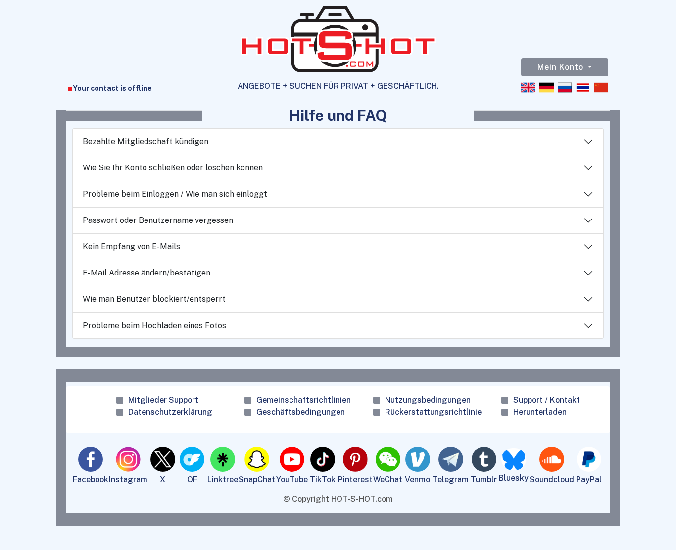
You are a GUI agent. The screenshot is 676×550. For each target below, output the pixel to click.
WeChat (387, 479)
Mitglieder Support (163, 400)
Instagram (128, 479)
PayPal (589, 479)
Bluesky (514, 478)
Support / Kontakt (546, 400)
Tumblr (484, 479)
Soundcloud (552, 479)
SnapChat (257, 479)
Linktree (222, 479)
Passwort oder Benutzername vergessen (158, 220)
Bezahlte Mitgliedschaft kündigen (145, 141)
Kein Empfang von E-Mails (131, 246)
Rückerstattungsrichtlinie (433, 412)
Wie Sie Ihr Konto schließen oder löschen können (173, 167)
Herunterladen (540, 412)
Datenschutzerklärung (170, 412)
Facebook (90, 479)
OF (192, 479)
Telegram (451, 479)
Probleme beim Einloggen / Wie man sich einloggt (175, 194)
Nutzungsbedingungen (428, 400)
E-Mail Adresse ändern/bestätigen (146, 272)
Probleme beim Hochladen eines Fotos (154, 325)
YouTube (292, 479)
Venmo (417, 479)
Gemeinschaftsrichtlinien (303, 400)
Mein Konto (561, 67)
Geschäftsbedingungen (300, 412)
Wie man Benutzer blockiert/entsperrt (154, 299)
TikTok (323, 479)
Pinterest (355, 479)
